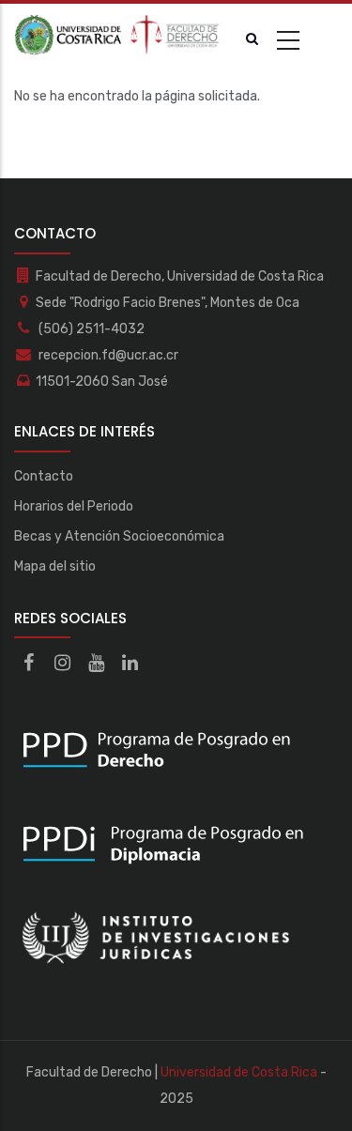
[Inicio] (117, 35)
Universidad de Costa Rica (239, 1072)
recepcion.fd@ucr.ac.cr (107, 355)
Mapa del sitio (55, 566)
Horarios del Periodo (73, 506)
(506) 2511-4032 (90, 329)
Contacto (43, 476)
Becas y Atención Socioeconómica (119, 536)
